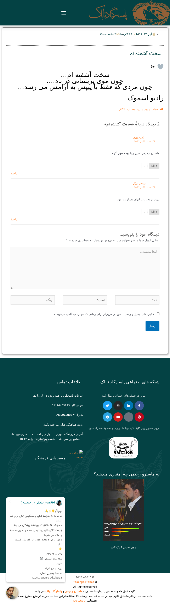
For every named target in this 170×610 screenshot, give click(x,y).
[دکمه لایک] (160, 67)
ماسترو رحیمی (74, 591)
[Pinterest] (139, 417)
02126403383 (61, 405)
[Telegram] (107, 417)
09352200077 (65, 414)
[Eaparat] (128, 417)
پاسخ (14, 173)
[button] (64, 13)
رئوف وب (79, 600)
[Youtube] (118, 417)
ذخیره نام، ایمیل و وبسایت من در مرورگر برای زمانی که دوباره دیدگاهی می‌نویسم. (103, 314)
